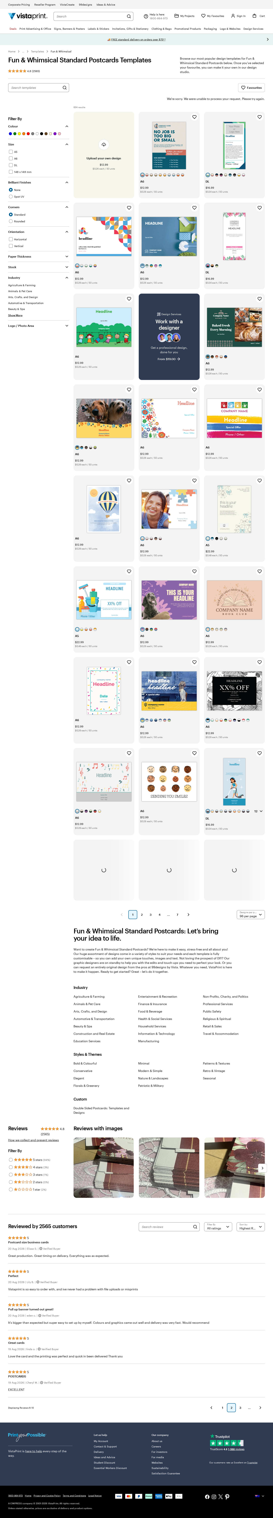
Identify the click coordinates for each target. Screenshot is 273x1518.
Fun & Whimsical (61, 51)
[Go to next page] (260, 1407)
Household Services (152, 1026)
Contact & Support (105, 1446)
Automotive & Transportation (94, 1018)
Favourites (254, 87)
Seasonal (209, 1078)
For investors (159, 1451)
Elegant (79, 1078)
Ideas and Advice (104, 1457)
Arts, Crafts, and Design (90, 1011)
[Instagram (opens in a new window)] (214, 1497)
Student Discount (104, 1462)
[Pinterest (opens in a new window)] (227, 1497)
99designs (85, 4)
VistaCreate (67, 4)
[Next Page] (188, 914)
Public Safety (212, 1011)
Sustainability (160, 1468)
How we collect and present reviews (33, 1140)
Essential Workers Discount (110, 1468)
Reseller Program (45, 4)
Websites (157, 1462)
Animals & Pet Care (87, 1004)
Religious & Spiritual (217, 1018)
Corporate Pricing (19, 4)
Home (11, 51)
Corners (14, 207)
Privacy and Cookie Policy (47, 1495)
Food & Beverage (150, 1011)
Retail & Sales (212, 1026)
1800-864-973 (15, 1495)
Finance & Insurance (152, 1004)
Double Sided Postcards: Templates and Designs (101, 1110)
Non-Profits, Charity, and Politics (225, 996)
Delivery (99, 1451)
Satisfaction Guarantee (166, 1473)
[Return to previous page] (211, 1407)
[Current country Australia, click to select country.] (260, 1496)
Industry (14, 277)
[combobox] (90, 16)
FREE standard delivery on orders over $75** (138, 39)
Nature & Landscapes (153, 1078)
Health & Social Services (155, 1018)
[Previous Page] (121, 914)
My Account (101, 1441)
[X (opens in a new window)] (220, 1497)
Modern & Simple (150, 1070)
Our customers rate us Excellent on (233, 1462)
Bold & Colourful (85, 1063)
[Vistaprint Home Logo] (28, 16)
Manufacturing (148, 1041)
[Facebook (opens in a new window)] (207, 1497)
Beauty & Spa (83, 1026)
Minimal (143, 1063)
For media (158, 1457)
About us (157, 1441)
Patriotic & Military (151, 1085)
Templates (37, 51)
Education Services (87, 1041)
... (23, 51)
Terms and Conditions (74, 1495)
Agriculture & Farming (89, 996)
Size (11, 144)
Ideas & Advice (106, 4)
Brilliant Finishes (19, 182)
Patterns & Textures (216, 1063)
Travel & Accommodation (221, 1033)
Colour (13, 126)
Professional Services (218, 1004)
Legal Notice (94, 1495)
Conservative (83, 1070)
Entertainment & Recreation (157, 996)
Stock (12, 267)
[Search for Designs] (64, 87)
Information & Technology (156, 1033)
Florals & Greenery (86, 1085)
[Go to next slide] (267, 39)
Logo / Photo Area (21, 325)
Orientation (16, 231)
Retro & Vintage (214, 1070)
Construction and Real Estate (94, 1033)
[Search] (129, 16)
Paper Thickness (19, 256)
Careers (156, 1446)
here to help (33, 1451)
